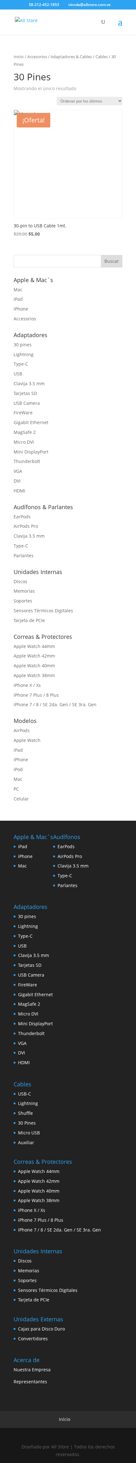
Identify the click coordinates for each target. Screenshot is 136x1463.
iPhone (21, 309)
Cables (102, 56)
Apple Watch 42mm (34, 656)
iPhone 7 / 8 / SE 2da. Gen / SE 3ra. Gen (55, 704)
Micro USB (29, 1133)
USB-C (24, 1094)
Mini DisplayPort (31, 452)
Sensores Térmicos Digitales (43, 611)
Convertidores (33, 1339)
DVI (17, 481)
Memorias (24, 591)
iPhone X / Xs (27, 685)
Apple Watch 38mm (34, 675)
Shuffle (25, 1113)
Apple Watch (27, 740)
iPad (18, 299)
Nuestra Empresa (32, 1370)
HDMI (19, 491)
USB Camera (27, 403)
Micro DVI (24, 442)
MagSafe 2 (25, 432)
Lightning (24, 354)
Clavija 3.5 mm (29, 383)
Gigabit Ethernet (31, 422)
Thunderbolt (27, 461)
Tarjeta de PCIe (29, 620)
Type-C (21, 364)
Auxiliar (26, 1142)
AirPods (22, 730)
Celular (21, 799)
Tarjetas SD (25, 393)
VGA (18, 471)
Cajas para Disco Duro (41, 1329)
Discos (20, 581)
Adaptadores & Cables (71, 56)
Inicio (19, 56)
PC (16, 789)
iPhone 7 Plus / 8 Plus (36, 695)
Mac (18, 290)
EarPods (22, 517)
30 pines (23, 345)
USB (18, 374)
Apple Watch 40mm (34, 666)
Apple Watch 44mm (34, 646)
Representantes (30, 1382)
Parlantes (24, 555)
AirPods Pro (26, 526)
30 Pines (27, 1123)
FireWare (23, 413)
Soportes (23, 601)
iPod (18, 769)
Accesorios (37, 56)
